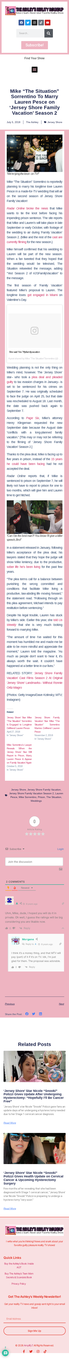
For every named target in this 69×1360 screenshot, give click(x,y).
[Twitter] (28, 22)
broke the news (27, 208)
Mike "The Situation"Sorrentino (39, 358)
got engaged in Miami (42, 295)
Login (60, 848)
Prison (41, 797)
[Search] (48, 33)
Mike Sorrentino (27, 797)
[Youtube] (47, 22)
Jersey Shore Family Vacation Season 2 (31, 793)
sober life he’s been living (23, 567)
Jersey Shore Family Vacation (44, 789)
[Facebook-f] (23, 1351)
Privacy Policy (19, 1283)
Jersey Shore (54, 122)
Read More (10, 1123)
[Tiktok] (41, 22)
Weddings (36, 800)
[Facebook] (21, 22)
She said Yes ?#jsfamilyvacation (24, 351)
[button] (35, 70)
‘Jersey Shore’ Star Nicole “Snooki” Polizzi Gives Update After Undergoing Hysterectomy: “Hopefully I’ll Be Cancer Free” (34, 1096)
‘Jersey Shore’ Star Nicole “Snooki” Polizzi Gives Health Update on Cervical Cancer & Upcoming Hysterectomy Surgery (33, 1178)
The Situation (53, 797)
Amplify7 (28, 1345)
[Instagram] (34, 22)
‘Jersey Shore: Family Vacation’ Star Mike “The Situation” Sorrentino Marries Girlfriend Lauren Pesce (47, 724)
